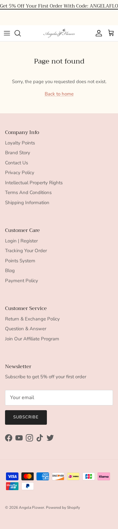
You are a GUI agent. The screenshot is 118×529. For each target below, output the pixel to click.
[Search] (21, 33)
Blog (10, 270)
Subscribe (26, 417)
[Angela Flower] (59, 33)
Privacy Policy (19, 172)
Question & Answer (25, 328)
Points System (20, 261)
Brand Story (17, 152)
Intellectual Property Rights (34, 182)
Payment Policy (21, 280)
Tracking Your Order (26, 250)
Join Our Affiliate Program (32, 339)
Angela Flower (31, 507)
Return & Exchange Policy (32, 319)
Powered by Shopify (63, 507)
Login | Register (21, 241)
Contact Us (16, 163)
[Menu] (7, 33)
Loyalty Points (20, 143)
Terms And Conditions (28, 192)
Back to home (59, 94)
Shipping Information (27, 202)
